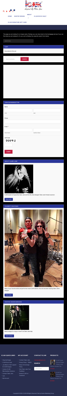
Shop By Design (7, 360)
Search (24, 59)
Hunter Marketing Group (47, 393)
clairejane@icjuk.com (39, 360)
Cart (4, 376)
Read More (9, 199)
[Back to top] (62, 391)
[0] (10, 11)
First (6, 113)
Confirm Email (37, 132)
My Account (6, 378)
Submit (8, 151)
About (29, 15)
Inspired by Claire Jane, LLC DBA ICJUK (33, 5)
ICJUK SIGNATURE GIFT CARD (17, 22)
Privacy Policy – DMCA (25, 362)
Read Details (9, 335)
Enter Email (7, 132)
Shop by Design (19, 16)
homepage (50, 34)
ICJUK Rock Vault (40, 16)
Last (34, 113)
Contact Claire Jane (8, 373)
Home (10, 16)
